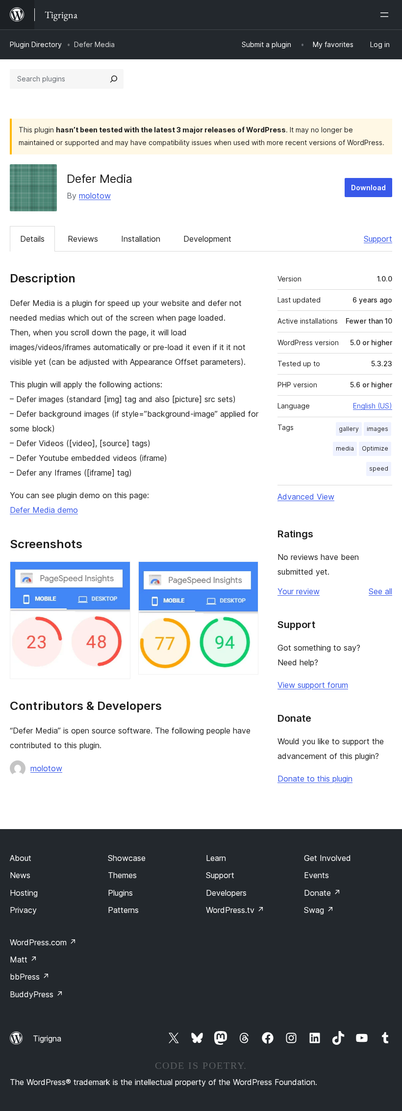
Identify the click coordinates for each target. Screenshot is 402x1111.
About (20, 858)
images (377, 428)
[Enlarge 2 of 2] (245, 575)
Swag (319, 910)
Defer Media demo (44, 510)
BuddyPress (36, 994)
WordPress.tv (235, 910)
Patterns (123, 910)
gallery (349, 428)
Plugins (120, 893)
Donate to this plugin (314, 778)
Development (207, 239)
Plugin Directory (36, 44)
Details (32, 239)
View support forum (312, 685)
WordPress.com (43, 942)
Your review (298, 591)
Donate (322, 893)
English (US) (372, 406)
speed (378, 468)
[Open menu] (386, 14)
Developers (226, 893)
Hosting (24, 893)
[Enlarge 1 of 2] (117, 575)
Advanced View (305, 497)
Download (368, 187)
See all (380, 591)
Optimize (375, 448)
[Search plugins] (114, 79)
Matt (23, 959)
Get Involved (327, 858)
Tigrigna (47, 1038)
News (20, 875)
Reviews (83, 239)
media (345, 448)
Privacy (23, 910)
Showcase (127, 858)
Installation (140, 239)
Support (378, 239)
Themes (122, 875)
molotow (95, 196)
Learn (216, 858)
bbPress (30, 977)
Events (316, 875)
